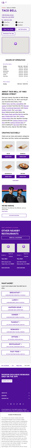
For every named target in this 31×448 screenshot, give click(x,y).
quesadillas (19, 104)
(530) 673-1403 (8, 20)
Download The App (8, 33)
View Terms (5, 211)
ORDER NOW (8, 156)
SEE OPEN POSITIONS (14, 215)
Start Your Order (8, 29)
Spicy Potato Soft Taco (9, 116)
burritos (13, 104)
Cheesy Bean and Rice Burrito (13, 114)
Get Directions (22, 29)
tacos (8, 104)
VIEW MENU (16, 180)
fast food (16, 125)
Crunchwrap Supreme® (13, 108)
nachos (4, 106)
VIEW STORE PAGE (6, 267)
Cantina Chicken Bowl (17, 122)
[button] (15, 393)
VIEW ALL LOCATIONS (15, 237)
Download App (7, 381)
